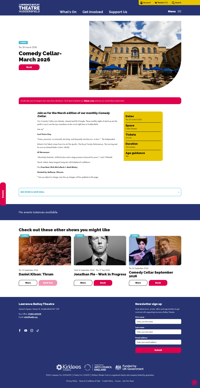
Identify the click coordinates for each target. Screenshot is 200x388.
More (28, 283)
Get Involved (93, 12)
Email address (142, 337)
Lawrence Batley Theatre (36, 304)
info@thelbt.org (31, 317)
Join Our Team (128, 381)
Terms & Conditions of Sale (89, 381)
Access (118, 381)
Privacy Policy (71, 381)
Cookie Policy (107, 381)
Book (103, 283)
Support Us (118, 12)
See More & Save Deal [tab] (32, 192)
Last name (140, 327)
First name (140, 317)
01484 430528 (34, 314)
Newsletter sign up (148, 304)
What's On (68, 12)
